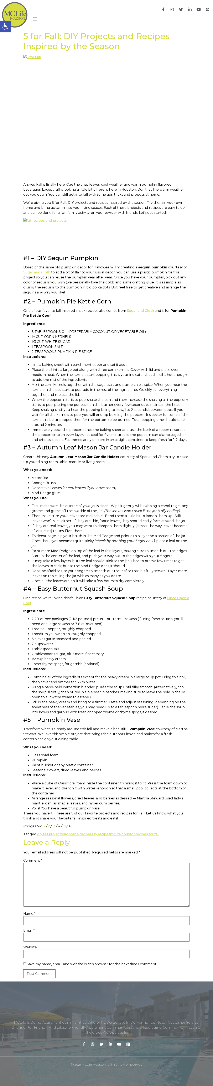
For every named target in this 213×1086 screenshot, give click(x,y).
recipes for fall (147, 834)
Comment (32, 860)
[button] (35, 18)
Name (29, 913)
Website (30, 947)
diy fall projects (50, 834)
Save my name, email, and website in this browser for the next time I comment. (92, 964)
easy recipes (99, 834)
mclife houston (123, 834)
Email (29, 930)
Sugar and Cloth (36, 272)
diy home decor (76, 834)
